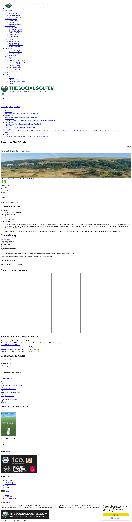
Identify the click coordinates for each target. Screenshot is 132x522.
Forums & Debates (14, 33)
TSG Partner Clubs (14, 50)
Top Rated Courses (14, 46)
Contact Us (12, 83)
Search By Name (14, 41)
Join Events (8, 113)
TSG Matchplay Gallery (16, 71)
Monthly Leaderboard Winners (18, 60)
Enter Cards (8, 117)
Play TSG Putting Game (16, 17)
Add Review (30, 124)
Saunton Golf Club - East (9, 351)
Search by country (20, 124)
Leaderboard (8, 120)
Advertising (8, 496)
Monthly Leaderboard (15, 31)
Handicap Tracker (14, 22)
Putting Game (35, 113)
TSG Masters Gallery (15, 64)
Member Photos (13, 34)
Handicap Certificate (15, 24)
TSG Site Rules (13, 79)
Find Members (13, 27)
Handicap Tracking (18, 117)
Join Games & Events (15, 12)
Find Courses (9, 482)
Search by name (9, 124)
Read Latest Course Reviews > (17, 179)
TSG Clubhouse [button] (10, 26)
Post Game (15, 113)
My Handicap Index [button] (11, 19)
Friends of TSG (13, 55)
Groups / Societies (32, 120)
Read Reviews (5, 239)
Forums (15, 120)
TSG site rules (19, 136)
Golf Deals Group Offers (16, 53)
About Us (11, 78)
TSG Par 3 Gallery (14, 66)
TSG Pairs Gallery (14, 69)
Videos (45, 120)
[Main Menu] (2, 94)
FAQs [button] (6, 74)
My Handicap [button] (9, 115)
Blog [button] (6, 72)
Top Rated (37, 124)
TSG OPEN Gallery (15, 67)
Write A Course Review (16, 45)
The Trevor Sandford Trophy (17, 62)
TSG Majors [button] (8, 57)
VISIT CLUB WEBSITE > (9, 202)
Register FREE (15, 107)
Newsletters (51, 120)
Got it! (115, 515)
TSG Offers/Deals (10, 484)
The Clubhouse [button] (9, 119)
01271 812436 (9, 219)
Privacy (7, 495)
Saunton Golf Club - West (9, 349)
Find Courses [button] (9, 39)
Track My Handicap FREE (10, 345)
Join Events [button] (8, 10)
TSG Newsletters (14, 38)
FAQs (10, 76)
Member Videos (13, 36)
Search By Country (14, 43)
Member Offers (21, 127)
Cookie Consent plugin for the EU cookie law (115, 518)
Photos (41, 120)
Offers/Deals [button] (8, 48)
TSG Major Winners (15, 59)
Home (6, 110)
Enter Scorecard (13, 20)
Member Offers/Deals (15, 52)
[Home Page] (27, 92)
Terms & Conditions (11, 498)
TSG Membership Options (17, 81)
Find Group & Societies (16, 29)
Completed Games (14, 15)
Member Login (5, 107)
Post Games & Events (15, 13)
